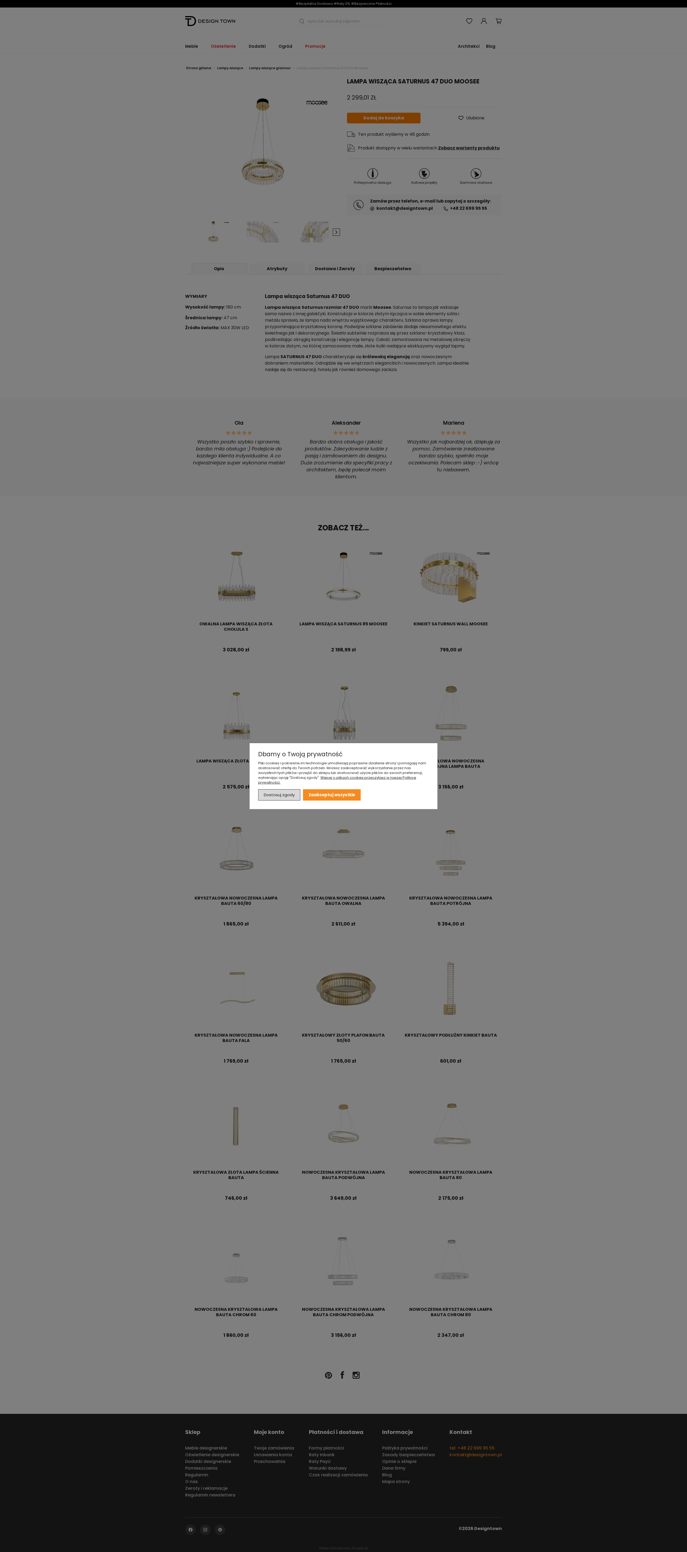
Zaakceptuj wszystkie (332, 794)
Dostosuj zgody (279, 794)
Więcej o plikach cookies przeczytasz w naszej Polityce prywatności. (337, 780)
